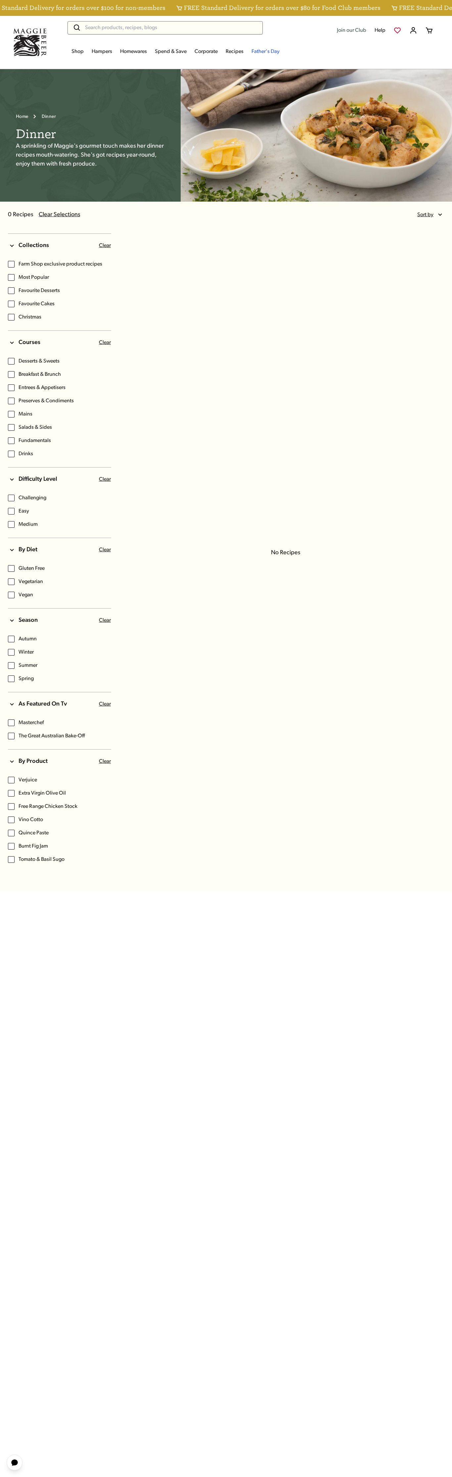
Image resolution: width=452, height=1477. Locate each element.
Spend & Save (171, 51)
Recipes (235, 51)
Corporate (206, 51)
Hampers (102, 51)
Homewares (133, 51)
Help (380, 30)
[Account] (413, 30)
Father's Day (265, 51)
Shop (77, 51)
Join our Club (351, 30)
